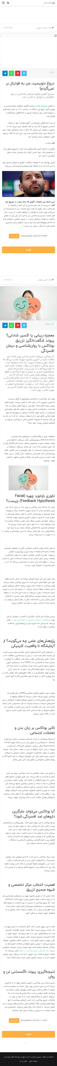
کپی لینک (14, 236)
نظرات (28, 250)
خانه (50, 27)
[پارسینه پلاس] (49, 3)
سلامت (44, 27)
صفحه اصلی (33, 1061)
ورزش (39, 27)
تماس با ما (23, 1061)
